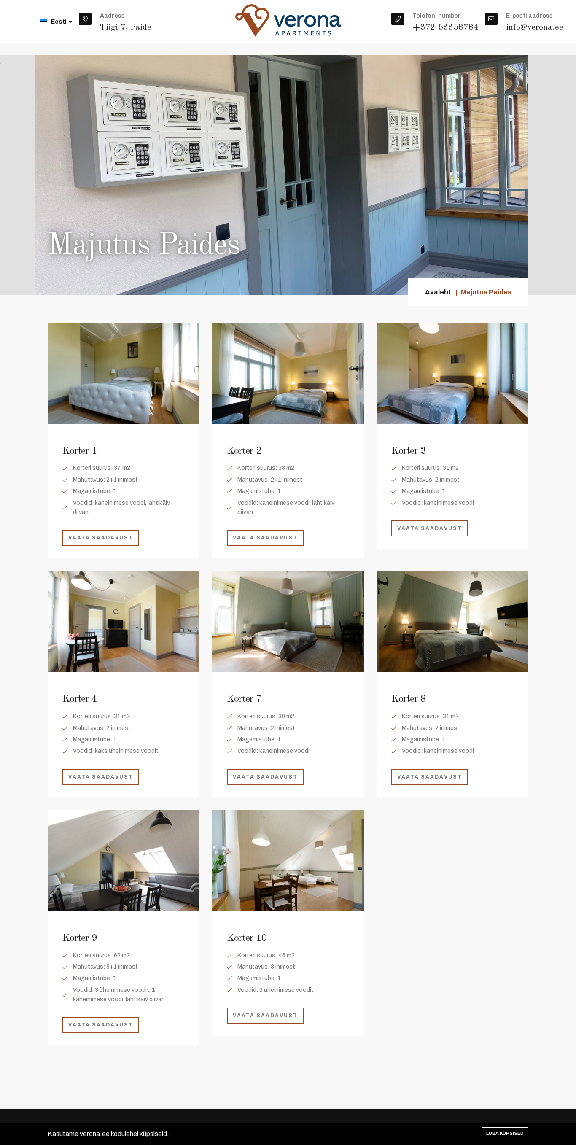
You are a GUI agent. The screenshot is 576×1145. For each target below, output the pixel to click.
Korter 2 (244, 451)
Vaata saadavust (100, 538)
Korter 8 (408, 699)
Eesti (59, 22)
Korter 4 (79, 699)
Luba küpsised (505, 1133)
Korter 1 (79, 451)
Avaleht (438, 292)
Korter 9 (79, 938)
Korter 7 (244, 699)
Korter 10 (247, 938)
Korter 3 (408, 451)
